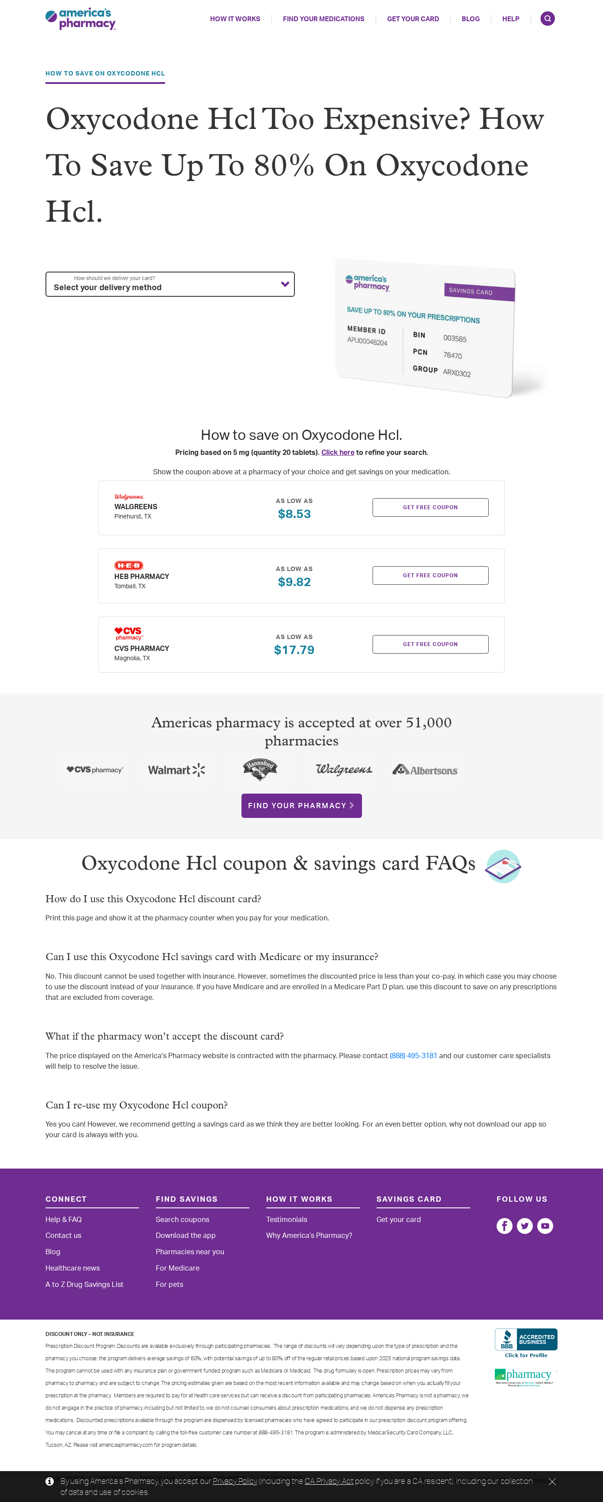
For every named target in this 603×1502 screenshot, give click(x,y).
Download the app (186, 1235)
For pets (169, 1284)
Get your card (399, 1219)
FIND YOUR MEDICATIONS (324, 19)
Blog (471, 19)
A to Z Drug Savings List (84, 1284)
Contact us (63, 1235)
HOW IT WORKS (235, 19)
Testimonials (286, 1219)
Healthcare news (72, 1268)
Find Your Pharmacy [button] (297, 806)
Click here (337, 452)
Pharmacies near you (190, 1252)
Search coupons (182, 1219)
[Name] (505, 1226)
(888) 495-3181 (413, 1055)
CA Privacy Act (329, 1481)
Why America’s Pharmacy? (309, 1235)
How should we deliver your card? (114, 278)
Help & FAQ (63, 1219)
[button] (170, 284)
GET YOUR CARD (413, 19)
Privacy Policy (235, 1481)
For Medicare (178, 1268)
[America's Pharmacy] (80, 18)
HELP (511, 19)
